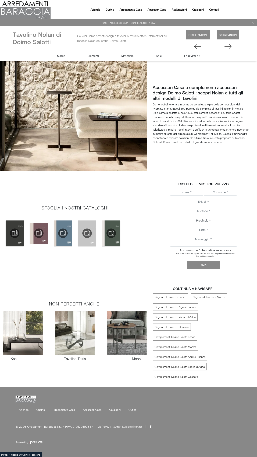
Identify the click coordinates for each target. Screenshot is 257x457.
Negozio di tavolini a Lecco (170, 297)
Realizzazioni (179, 9)
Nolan (152, 23)
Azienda (95, 9)
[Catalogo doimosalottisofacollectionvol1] (111, 233)
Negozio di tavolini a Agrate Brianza (175, 307)
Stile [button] (159, 56)
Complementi (139, 23)
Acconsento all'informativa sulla (205, 250)
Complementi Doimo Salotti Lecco (175, 336)
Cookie (14, 454)
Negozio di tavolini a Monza (209, 297)
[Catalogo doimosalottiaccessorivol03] (62, 233)
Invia (203, 264)
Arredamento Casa (131, 9)
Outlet (132, 409)
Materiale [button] (127, 56)
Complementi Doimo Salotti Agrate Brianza (180, 356)
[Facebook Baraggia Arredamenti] (150, 426)
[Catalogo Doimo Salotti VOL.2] (38, 233)
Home (104, 23)
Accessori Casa (157, 9)
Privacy (4, 454)
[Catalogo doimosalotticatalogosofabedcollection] (14, 233)
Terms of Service (202, 256)
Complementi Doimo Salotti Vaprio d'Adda (180, 366)
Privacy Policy (225, 253)
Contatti (214, 9)
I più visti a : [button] (192, 56)
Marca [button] (61, 56)
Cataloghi (198, 9)
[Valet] (228, 46)
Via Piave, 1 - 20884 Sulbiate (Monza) (120, 426)
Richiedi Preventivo (197, 34)
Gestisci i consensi (31, 454)
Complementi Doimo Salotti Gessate (176, 376)
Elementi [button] (93, 56)
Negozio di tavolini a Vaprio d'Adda (175, 317)
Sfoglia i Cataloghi (228, 34)
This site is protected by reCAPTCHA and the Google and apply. (205, 254)
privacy (227, 250)
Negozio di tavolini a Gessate (172, 327)
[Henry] (197, 46)
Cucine (110, 9)
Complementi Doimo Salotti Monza (175, 346)
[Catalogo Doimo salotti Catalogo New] (87, 233)
